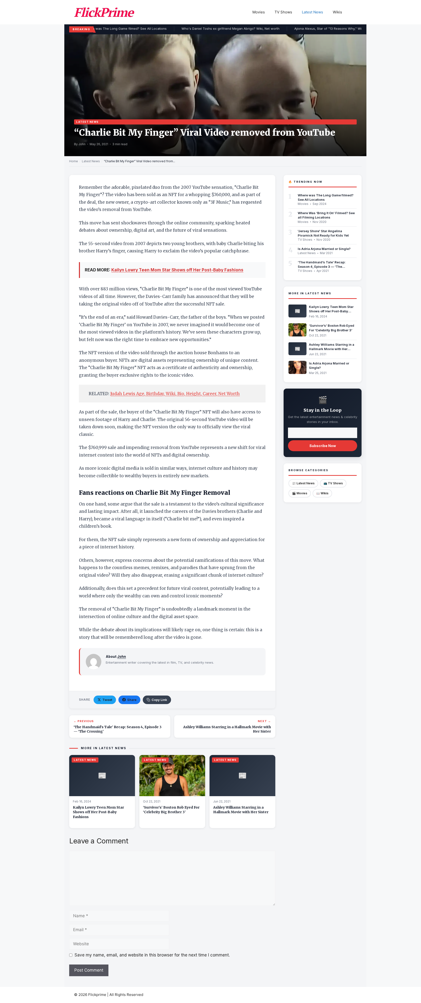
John (121, 656)
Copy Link (159, 700)
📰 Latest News (303, 483)
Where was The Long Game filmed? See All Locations (121, 28)
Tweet (107, 700)
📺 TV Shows (333, 483)
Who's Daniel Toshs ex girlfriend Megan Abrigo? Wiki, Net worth (226, 28)
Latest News (312, 12)
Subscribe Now (322, 445)
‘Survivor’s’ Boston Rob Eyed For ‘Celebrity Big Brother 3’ (171, 809)
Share (131, 700)
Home (73, 161)
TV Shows (283, 12)
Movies (258, 12)
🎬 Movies (299, 493)
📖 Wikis (322, 493)
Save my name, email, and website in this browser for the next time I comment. (152, 955)
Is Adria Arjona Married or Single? (324, 248)
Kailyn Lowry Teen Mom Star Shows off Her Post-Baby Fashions (177, 269)
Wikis (337, 12)
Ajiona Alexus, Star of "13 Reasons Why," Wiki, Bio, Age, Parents (339, 28)
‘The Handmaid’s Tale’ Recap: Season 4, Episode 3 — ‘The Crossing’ (321, 266)
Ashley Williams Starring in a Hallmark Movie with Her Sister (240, 809)
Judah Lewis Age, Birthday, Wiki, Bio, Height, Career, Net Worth (175, 393)
